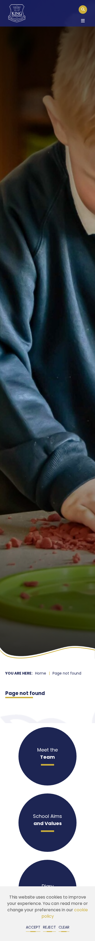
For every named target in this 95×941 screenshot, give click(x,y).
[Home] (17, 13)
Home (40, 674)
